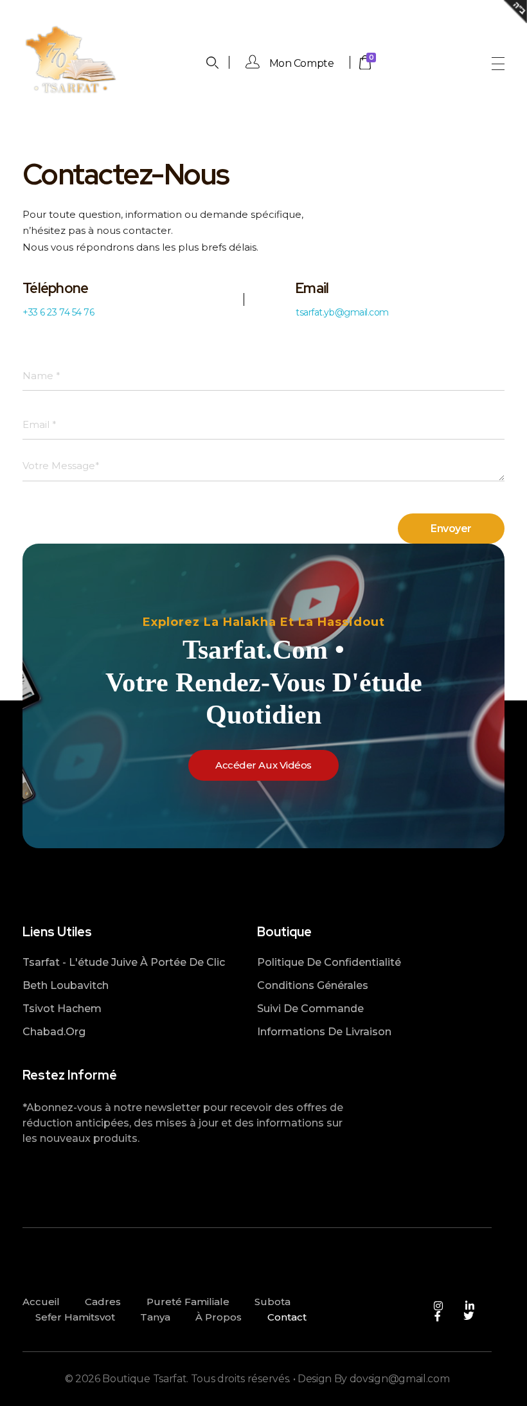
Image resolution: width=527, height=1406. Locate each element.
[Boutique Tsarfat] (70, 61)
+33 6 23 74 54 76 (58, 312)
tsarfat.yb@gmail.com (342, 312)
